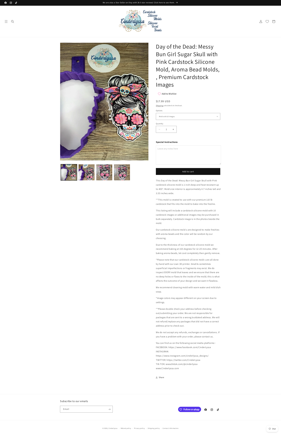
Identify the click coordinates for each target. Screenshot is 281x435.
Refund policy (126, 428)
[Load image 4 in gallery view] (122, 172)
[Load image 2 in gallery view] (86, 172)
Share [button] (161, 377)
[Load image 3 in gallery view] (104, 172)
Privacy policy (139, 428)
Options (159, 110)
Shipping (159, 105)
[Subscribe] (109, 409)
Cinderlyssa (113, 428)
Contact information (170, 428)
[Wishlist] (267, 21)
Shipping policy (154, 428)
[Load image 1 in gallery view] (69, 172)
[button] (6, 21)
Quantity (159, 123)
